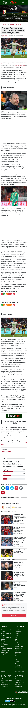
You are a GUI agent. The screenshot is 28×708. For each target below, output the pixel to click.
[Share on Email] (21, 488)
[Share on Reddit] (16, 488)
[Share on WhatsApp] (3, 488)
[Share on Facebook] (7, 488)
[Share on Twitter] (12, 488)
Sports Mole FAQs (20, 677)
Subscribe (14, 615)
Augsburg (4, 15)
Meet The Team (19, 682)
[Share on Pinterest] (3, 492)
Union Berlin (24, 15)
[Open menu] (23, 2)
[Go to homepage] (10, 2)
